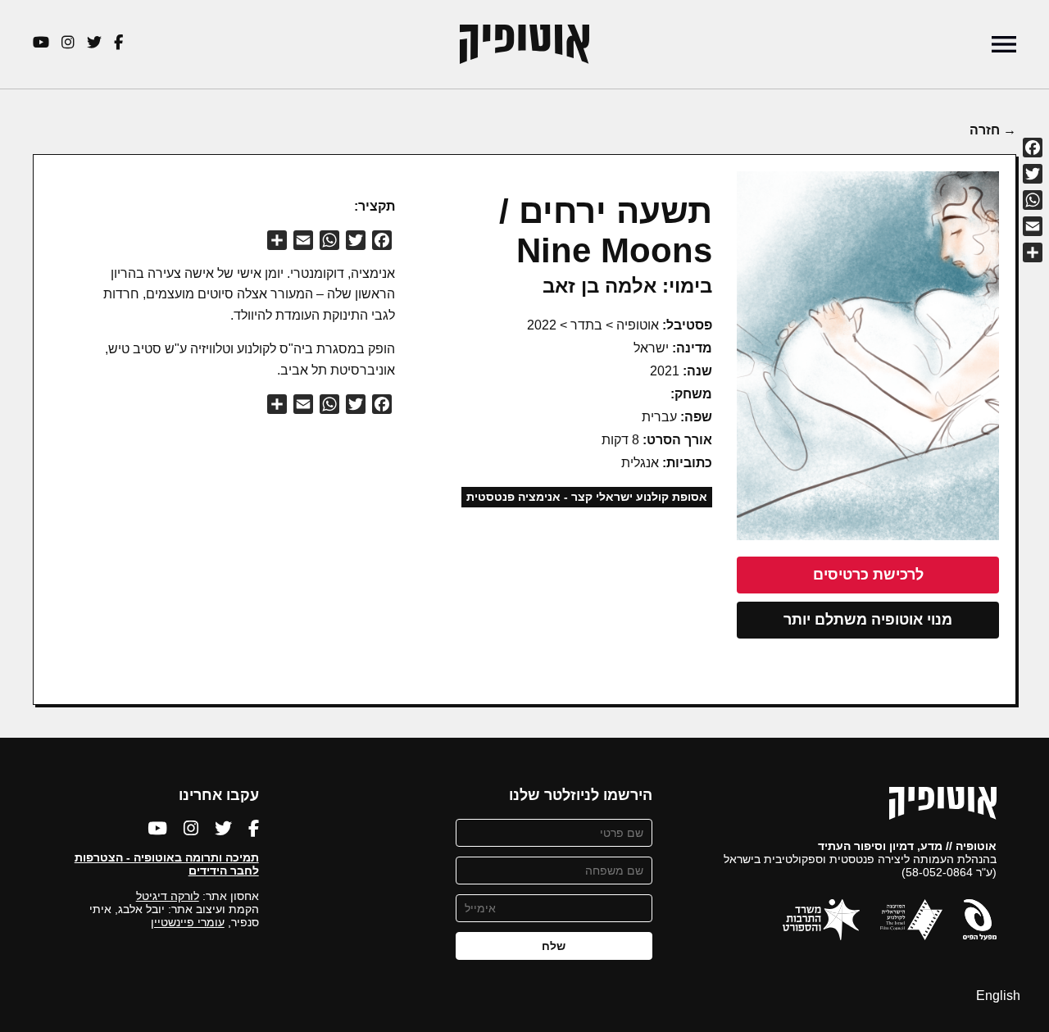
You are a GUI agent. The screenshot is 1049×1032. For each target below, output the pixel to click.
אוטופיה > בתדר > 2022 (593, 325)
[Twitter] (1032, 174)
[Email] (1032, 226)
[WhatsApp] (1032, 200)
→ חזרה (993, 130)
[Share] (1032, 252)
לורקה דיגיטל (167, 895)
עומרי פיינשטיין (188, 922)
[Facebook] (1032, 147)
